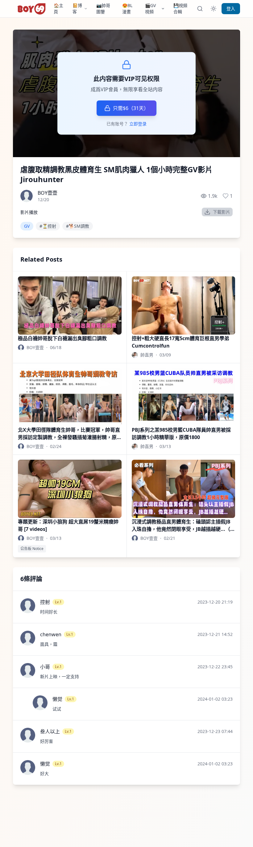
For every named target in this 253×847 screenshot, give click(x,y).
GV (27, 226)
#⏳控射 (47, 226)
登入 (230, 8)
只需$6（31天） (131, 108)
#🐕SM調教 (77, 226)
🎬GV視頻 (150, 8)
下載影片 (221, 212)
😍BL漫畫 (127, 8)
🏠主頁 (58, 8)
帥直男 (146, 355)
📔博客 (77, 8)
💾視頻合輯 (180, 8)
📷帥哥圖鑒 (103, 8)
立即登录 (138, 124)
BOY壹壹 (47, 192)
